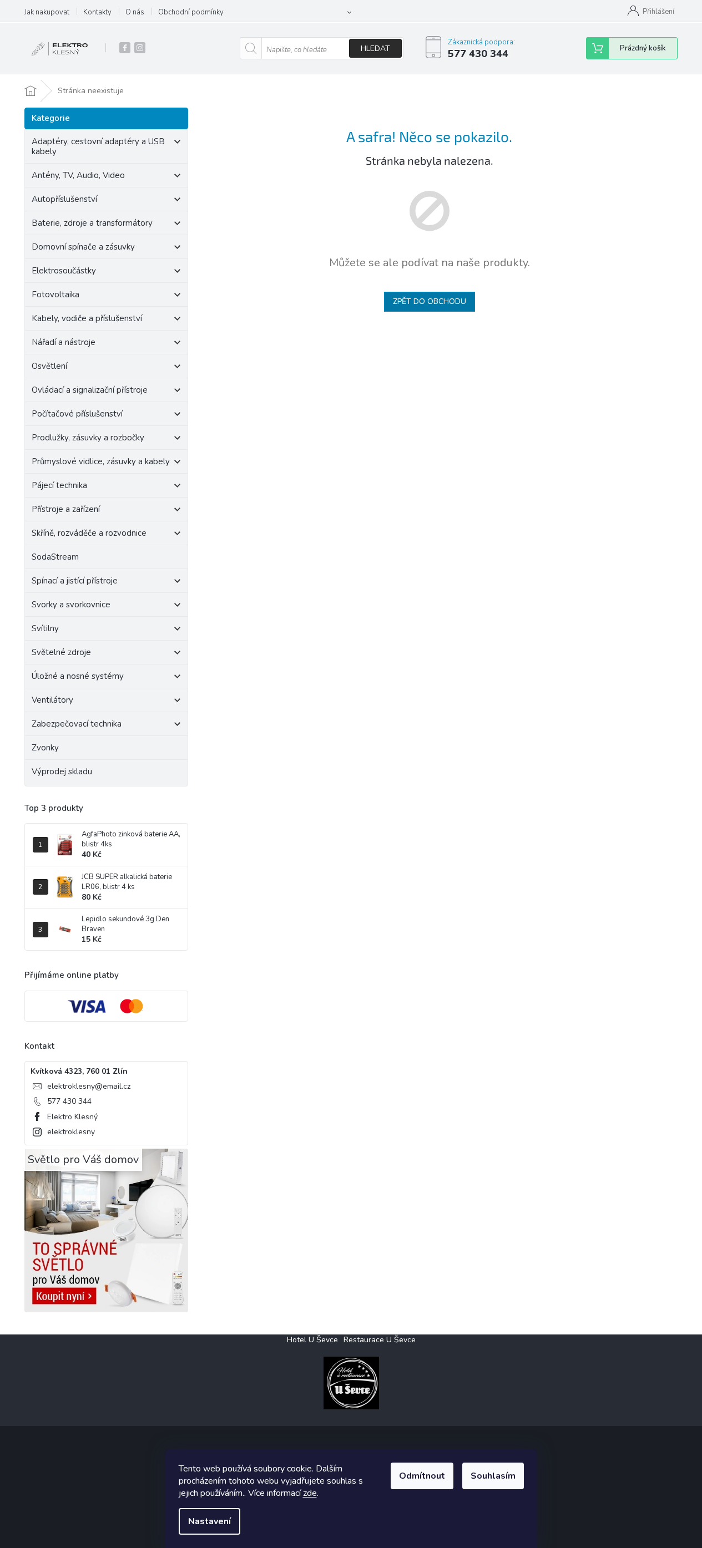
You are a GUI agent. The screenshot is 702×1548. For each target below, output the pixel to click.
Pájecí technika (59, 485)
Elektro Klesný (72, 1116)
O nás (134, 12)
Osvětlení (49, 366)
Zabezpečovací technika (77, 723)
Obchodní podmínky (191, 12)
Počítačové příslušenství (77, 413)
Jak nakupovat (46, 12)
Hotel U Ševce (312, 1339)
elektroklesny (71, 1131)
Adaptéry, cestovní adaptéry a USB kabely (98, 146)
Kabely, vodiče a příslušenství (87, 318)
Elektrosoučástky (64, 270)
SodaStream (55, 556)
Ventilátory (52, 700)
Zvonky (45, 747)
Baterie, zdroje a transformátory (92, 223)
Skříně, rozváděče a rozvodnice (89, 533)
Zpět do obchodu (429, 301)
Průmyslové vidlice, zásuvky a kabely (101, 461)
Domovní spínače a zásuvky (83, 246)
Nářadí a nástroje (63, 342)
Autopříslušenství (64, 199)
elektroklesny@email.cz (88, 1086)
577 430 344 (69, 1101)
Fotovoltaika (55, 294)
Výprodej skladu (62, 771)
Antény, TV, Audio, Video (78, 175)
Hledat (375, 48)
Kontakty (97, 12)
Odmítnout (422, 1476)
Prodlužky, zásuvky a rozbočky (88, 437)
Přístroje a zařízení (66, 509)
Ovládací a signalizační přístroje (90, 389)
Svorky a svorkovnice (71, 604)
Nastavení (209, 1521)
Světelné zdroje (61, 652)
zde (310, 1493)
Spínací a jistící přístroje (75, 580)
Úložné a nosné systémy (78, 676)
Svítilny (45, 628)
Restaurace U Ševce (380, 1339)
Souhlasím (493, 1476)
